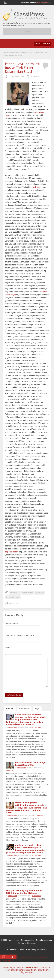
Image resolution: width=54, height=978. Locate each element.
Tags (37, 708)
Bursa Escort (14, 52)
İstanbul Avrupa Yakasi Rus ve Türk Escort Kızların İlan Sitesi (22, 67)
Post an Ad (42, 43)
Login (47, 2)
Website (8, 648)
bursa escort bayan (30, 967)
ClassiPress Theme (15, 949)
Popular (10, 708)
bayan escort (15, 593)
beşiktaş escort (11, 552)
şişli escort (38, 187)
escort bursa (44, 957)
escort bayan (27, 593)
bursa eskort (38, 970)
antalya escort (5, 960)
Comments (24, 708)
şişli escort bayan (13, 597)
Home (5, 52)
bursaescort (12, 727)
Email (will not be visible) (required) (19, 635)
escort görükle (11, 970)
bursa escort (22, 957)
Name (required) (11, 623)
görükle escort (25, 970)
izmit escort (45, 967)
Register (40, 2)
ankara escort (33, 957)
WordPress (42, 949)
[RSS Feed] (5, 2)
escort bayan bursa (12, 967)
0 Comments (37, 727)
